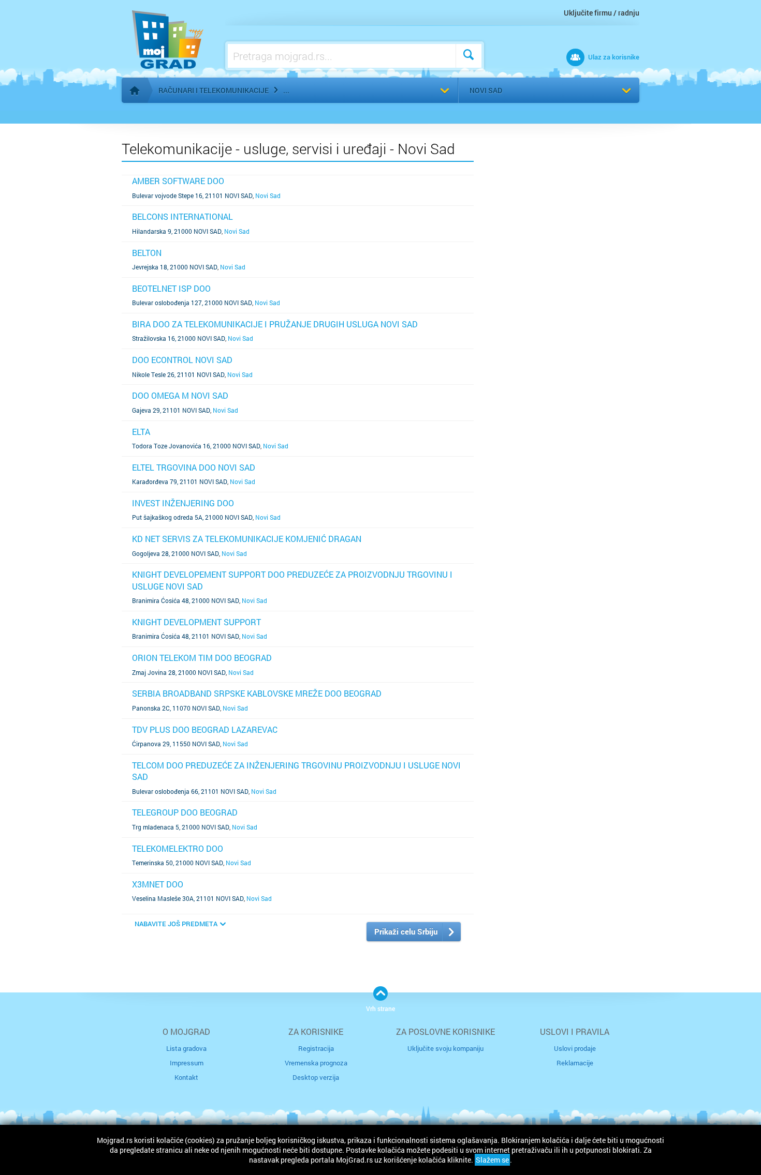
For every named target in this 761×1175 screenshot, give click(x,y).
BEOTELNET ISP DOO (171, 288)
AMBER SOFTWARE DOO (178, 180)
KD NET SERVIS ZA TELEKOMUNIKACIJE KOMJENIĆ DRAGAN (246, 538)
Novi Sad (486, 90)
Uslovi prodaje (575, 1048)
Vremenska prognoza (316, 1062)
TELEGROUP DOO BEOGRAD (185, 812)
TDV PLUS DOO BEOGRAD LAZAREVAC (204, 729)
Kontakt (186, 1077)
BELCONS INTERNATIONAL (182, 216)
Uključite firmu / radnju (601, 13)
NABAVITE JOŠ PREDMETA (176, 923)
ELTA (141, 431)
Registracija (316, 1048)
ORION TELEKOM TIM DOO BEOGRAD (202, 657)
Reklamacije (575, 1062)
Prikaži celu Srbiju (405, 931)
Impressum (186, 1062)
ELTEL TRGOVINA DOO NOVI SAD (193, 467)
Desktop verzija (315, 1077)
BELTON (147, 252)
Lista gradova (186, 1048)
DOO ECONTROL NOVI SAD (182, 359)
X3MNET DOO (157, 884)
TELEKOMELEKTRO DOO (177, 848)
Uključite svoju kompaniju (445, 1048)
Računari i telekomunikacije (213, 90)
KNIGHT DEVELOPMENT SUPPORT (196, 621)
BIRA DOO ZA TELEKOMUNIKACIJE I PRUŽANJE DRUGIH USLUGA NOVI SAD (275, 324)
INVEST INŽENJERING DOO (183, 503)
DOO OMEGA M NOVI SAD (180, 395)
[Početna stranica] (135, 90)
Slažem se (492, 1160)
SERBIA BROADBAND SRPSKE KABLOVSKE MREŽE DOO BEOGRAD (257, 693)
